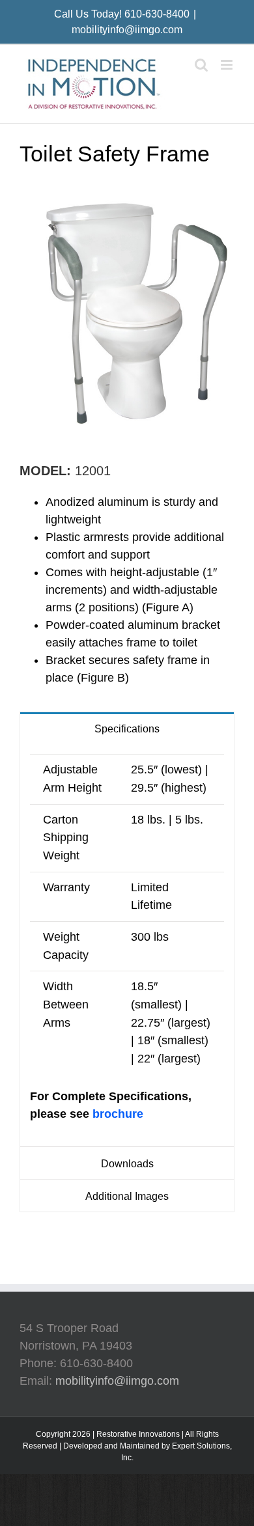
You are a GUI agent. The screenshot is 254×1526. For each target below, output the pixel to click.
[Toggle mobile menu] (227, 65)
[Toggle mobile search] (201, 65)
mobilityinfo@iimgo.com (127, 29)
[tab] (127, 728)
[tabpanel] (127, 945)
